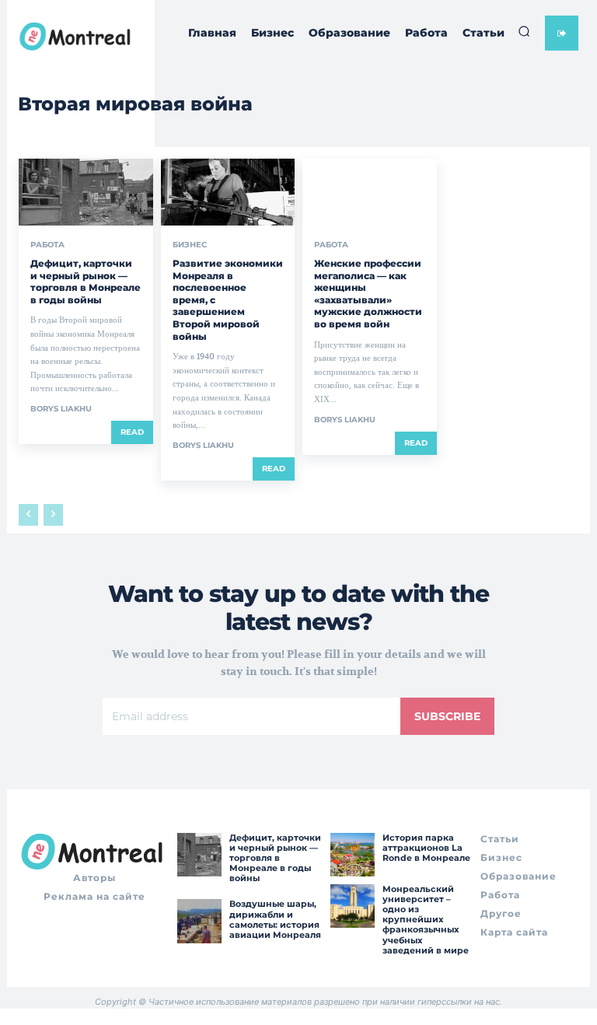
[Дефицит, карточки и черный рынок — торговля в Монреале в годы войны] (86, 192)
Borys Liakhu (61, 409)
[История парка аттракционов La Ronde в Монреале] (352, 854)
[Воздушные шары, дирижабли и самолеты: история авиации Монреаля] (199, 921)
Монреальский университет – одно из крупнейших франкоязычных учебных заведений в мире (425, 919)
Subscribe (447, 716)
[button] (524, 31)
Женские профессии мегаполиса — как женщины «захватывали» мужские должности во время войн (368, 293)
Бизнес (190, 245)
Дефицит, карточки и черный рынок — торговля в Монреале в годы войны (85, 281)
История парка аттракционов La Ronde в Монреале (426, 847)
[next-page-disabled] (53, 515)
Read (132, 432)
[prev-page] (28, 515)
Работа (47, 245)
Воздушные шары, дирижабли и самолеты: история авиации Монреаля (275, 919)
